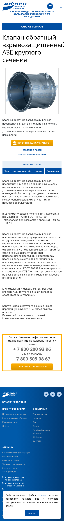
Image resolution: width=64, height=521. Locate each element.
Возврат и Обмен (10, 460)
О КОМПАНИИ (40, 409)
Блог (35, 422)
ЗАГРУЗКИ (8, 447)
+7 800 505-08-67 (14, 483)
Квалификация (9, 422)
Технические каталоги (13, 464)
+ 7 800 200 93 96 (32, 349)
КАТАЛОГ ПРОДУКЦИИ (14, 402)
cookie (42, 495)
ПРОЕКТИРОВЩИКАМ (13, 409)
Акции (36, 426)
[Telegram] (46, 394)
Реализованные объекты (14, 418)
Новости (37, 418)
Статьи (5, 426)
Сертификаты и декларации (16, 452)
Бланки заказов (10, 456)
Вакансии (37, 437)
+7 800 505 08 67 (32, 358)
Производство (40, 414)
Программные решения (14, 414)
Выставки (37, 441)
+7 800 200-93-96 (14, 477)
